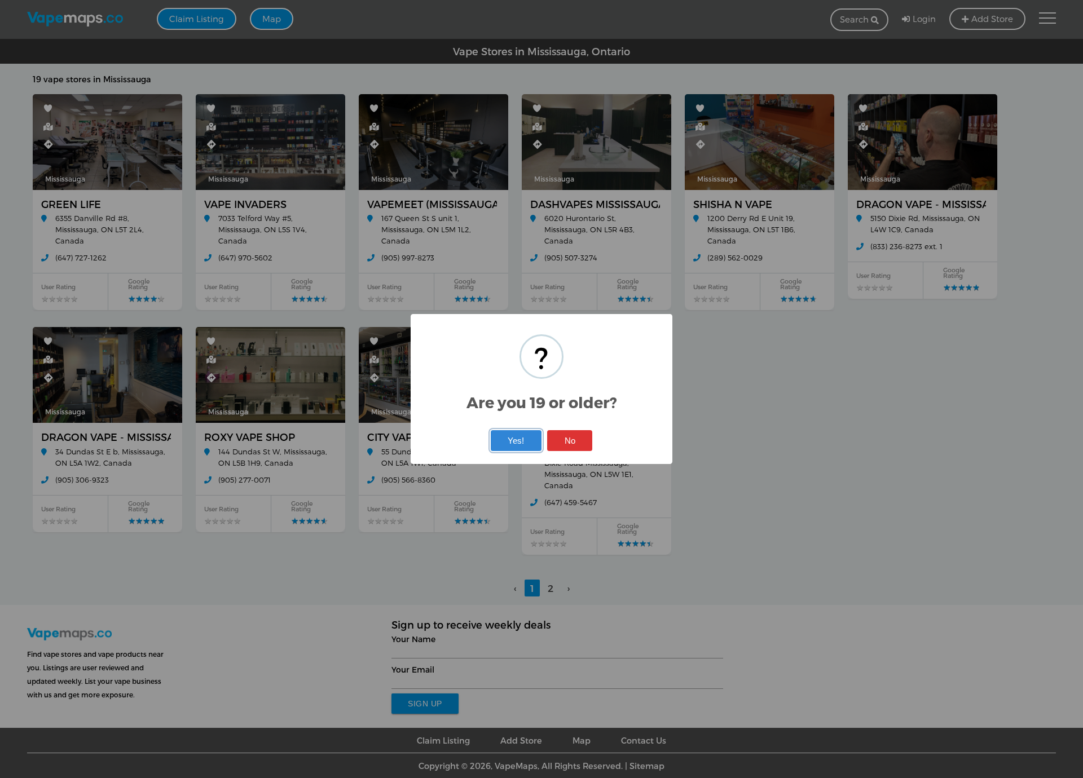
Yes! (516, 440)
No (570, 440)
